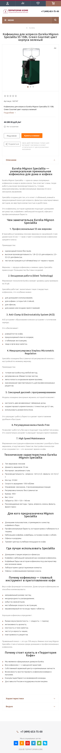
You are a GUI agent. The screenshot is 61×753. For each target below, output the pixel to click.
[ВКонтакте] (16, 743)
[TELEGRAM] (33, 743)
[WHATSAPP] (39, 743)
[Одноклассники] (22, 743)
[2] (8, 96)
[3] (10, 96)
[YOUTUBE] (27, 743)
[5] (16, 96)
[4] (13, 96)
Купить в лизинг (32, 136)
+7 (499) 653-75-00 (50, 11)
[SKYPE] (45, 743)
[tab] (10, 112)
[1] (30, 66)
